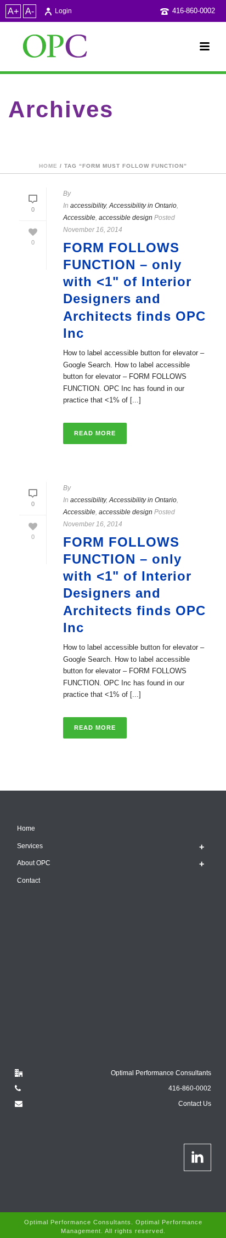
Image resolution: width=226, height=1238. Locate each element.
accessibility (88, 205)
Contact (28, 880)
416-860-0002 (193, 11)
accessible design (125, 218)
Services (30, 846)
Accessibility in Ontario (143, 205)
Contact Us (194, 1104)
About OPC (33, 863)
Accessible (79, 218)
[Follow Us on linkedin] (197, 1157)
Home (48, 166)
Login (63, 11)
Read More (95, 433)
